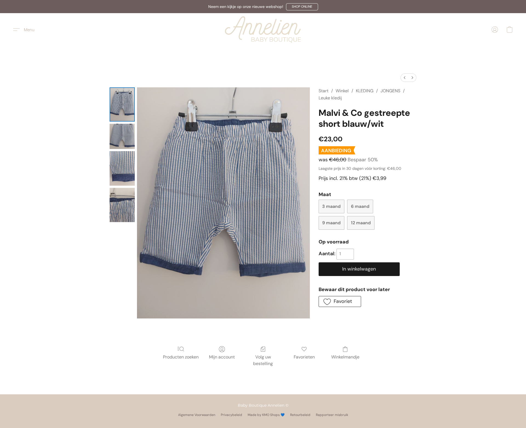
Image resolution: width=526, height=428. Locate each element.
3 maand (331, 206)
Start (323, 91)
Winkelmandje (345, 357)
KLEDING (364, 91)
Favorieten (304, 357)
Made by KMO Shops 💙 (266, 415)
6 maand (360, 206)
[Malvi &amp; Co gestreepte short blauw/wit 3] (122, 205)
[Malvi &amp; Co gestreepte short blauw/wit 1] (122, 136)
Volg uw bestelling (263, 360)
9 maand (331, 223)
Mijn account (222, 357)
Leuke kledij (330, 98)
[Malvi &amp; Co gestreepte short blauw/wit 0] (122, 104)
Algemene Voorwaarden (196, 415)
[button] (302, 6)
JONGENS (390, 91)
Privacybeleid (231, 415)
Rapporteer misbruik (332, 415)
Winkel (342, 91)
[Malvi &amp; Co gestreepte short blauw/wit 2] (122, 168)
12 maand (361, 223)
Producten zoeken (181, 357)
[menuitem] (404, 78)
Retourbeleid (300, 415)
